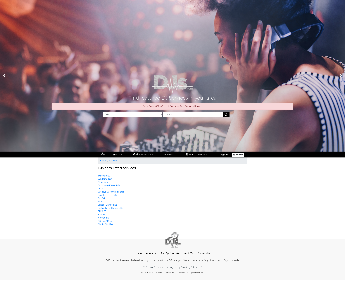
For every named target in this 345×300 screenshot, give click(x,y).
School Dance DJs (107, 205)
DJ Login (221, 154)
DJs (99, 172)
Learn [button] (170, 154)
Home (119, 154)
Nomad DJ (103, 217)
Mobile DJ (103, 201)
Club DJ (102, 188)
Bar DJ (101, 198)
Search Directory (197, 154)
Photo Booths (105, 224)
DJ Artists (103, 182)
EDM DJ (102, 211)
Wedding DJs (105, 179)
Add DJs (189, 253)
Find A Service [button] (143, 154)
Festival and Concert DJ (110, 208)
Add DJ (239, 154)
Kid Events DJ (105, 221)
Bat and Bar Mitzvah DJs (111, 192)
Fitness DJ (103, 214)
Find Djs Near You (170, 253)
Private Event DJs (107, 195)
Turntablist (104, 175)
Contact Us (204, 253)
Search (113, 160)
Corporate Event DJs (109, 185)
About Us (151, 253)
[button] (4, 76)
